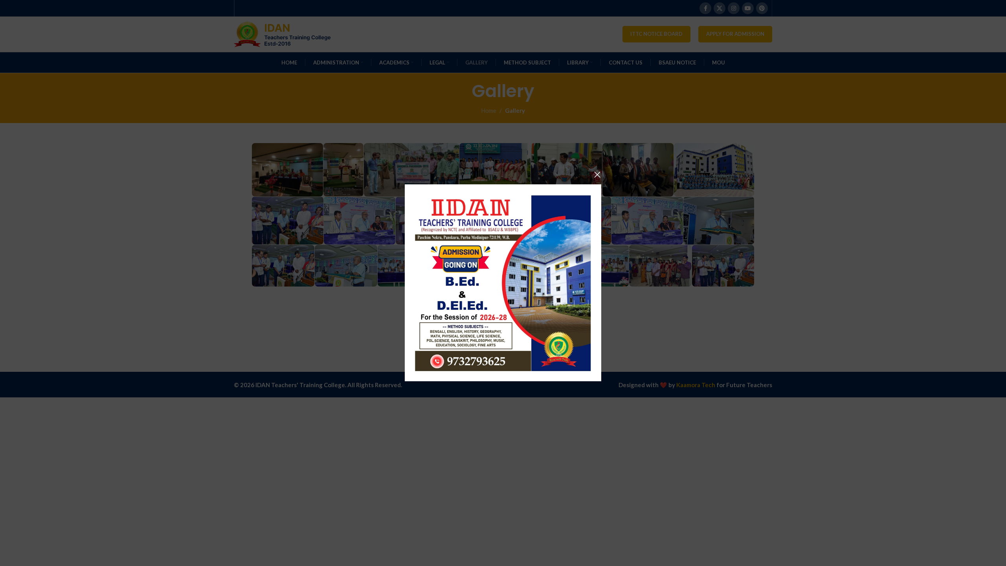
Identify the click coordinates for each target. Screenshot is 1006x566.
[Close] (597, 174)
